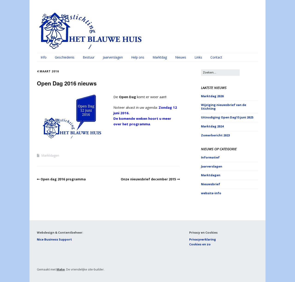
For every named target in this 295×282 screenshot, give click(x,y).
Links (198, 57)
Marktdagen (50, 155)
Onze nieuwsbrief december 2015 (148, 179)
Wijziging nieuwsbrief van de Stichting (223, 107)
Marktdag (160, 57)
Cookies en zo (200, 244)
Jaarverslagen (113, 57)
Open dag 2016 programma (63, 179)
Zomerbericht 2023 (215, 135)
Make (60, 269)
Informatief (210, 157)
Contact (216, 57)
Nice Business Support (54, 239)
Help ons (137, 57)
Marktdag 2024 (212, 126)
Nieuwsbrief (210, 184)
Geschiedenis (64, 57)
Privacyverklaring (202, 239)
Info (44, 57)
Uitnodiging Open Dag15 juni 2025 (227, 117)
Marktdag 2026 (212, 96)
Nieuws (180, 57)
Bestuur (88, 57)
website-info (211, 193)
